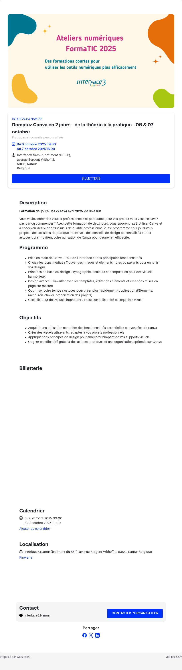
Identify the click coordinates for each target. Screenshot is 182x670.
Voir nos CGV (174, 657)
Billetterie (91, 178)
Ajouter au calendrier (34, 528)
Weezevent (23, 657)
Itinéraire (25, 557)
